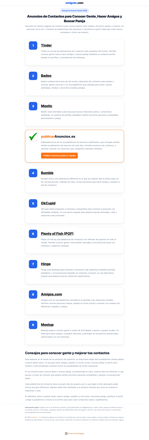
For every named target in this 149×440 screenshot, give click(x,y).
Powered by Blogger (76, 433)
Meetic (46, 106)
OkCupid (48, 203)
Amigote (34, 417)
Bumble (47, 173)
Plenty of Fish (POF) (57, 233)
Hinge (46, 264)
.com (74, 3)
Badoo (46, 76)
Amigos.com (51, 294)
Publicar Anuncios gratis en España (59, 155)
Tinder (46, 45)
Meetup (47, 325)
